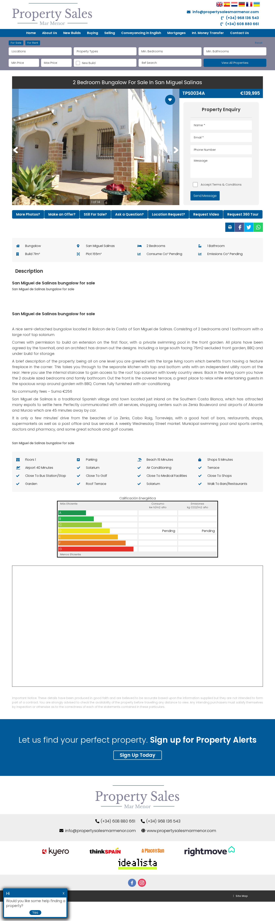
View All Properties (234, 63)
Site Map (242, 896)
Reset (258, 43)
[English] (219, 4)
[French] (249, 4)
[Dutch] (234, 4)
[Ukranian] (256, 4)
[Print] (230, 227)
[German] (242, 4)
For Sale (16, 43)
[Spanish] (227, 4)
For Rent (32, 43)
